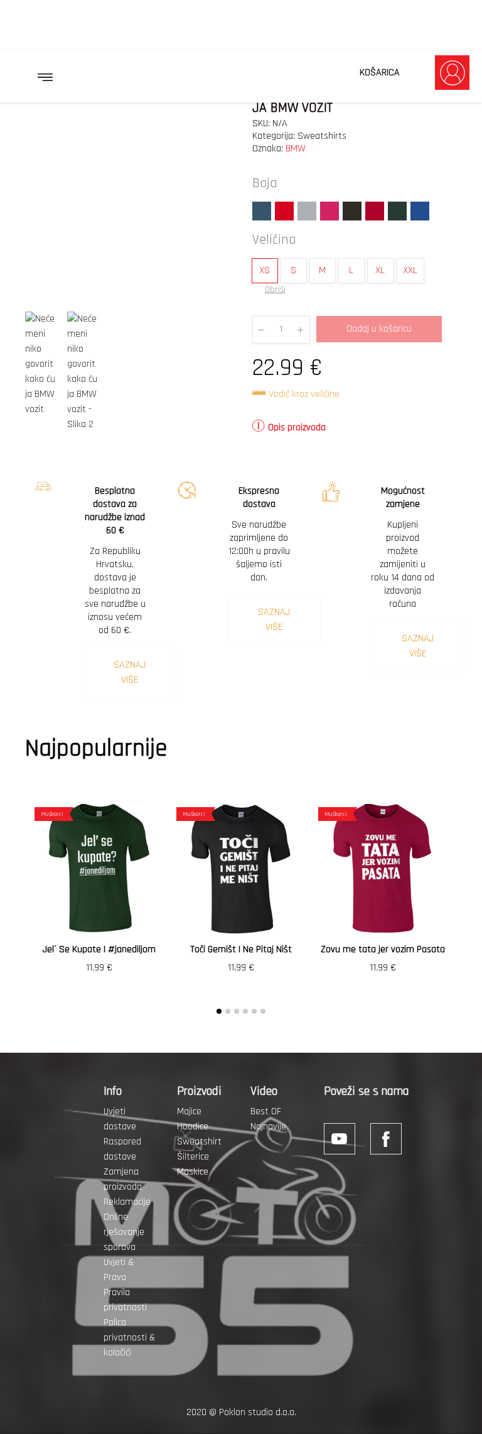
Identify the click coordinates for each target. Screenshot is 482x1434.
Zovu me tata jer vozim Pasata (383, 949)
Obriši (275, 289)
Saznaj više (130, 672)
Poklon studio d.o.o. (257, 1412)
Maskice (192, 1171)
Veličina (274, 240)
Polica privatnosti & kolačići (129, 1337)
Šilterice (193, 1156)
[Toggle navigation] (45, 77)
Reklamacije (127, 1202)
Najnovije (268, 1126)
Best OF (265, 1111)
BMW (296, 148)
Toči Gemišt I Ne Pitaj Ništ (241, 949)
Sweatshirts (321, 136)
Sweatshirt (199, 1141)
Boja (264, 183)
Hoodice (192, 1126)
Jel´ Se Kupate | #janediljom (99, 949)
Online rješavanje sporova (124, 1232)
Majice (189, 1111)
